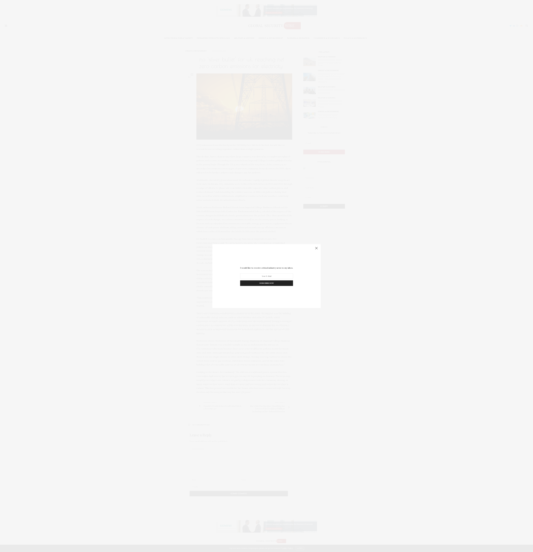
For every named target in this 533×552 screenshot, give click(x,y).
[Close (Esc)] (316, 248)
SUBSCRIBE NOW (266, 283)
